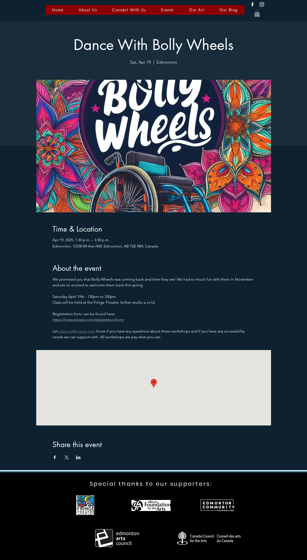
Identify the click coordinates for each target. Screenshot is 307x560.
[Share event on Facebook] (55, 457)
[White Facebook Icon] (252, 4)
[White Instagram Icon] (262, 4)
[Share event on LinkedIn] (78, 457)
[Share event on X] (66, 457)
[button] (257, 13)
